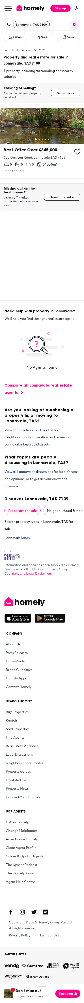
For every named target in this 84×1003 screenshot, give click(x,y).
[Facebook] (10, 912)
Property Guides (18, 771)
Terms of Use (49, 935)
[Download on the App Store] (19, 618)
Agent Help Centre (20, 881)
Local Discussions (19, 754)
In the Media (15, 661)
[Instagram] (22, 912)
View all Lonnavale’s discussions (28, 471)
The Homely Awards (21, 873)
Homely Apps (16, 678)
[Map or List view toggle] (74, 24)
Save (71, 37)
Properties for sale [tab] (22, 510)
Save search (68, 993)
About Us (13, 644)
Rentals (11, 720)
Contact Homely (19, 686)
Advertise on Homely (22, 839)
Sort (44, 37)
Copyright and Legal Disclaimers (28, 573)
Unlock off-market (62, 197)
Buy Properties (17, 711)
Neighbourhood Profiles (24, 763)
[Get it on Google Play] (50, 618)
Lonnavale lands (17, 537)
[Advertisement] (42, 258)
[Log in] (77, 8)
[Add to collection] (77, 152)
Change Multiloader (21, 830)
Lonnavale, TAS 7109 (31, 50)
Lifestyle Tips (16, 780)
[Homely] (42, 602)
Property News (17, 788)
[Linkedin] (45, 912)
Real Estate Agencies (22, 746)
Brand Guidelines (19, 669)
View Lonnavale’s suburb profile (28, 430)
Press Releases (17, 652)
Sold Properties (17, 728)
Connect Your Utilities (23, 797)
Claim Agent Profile (21, 847)
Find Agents (15, 737)
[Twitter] (34, 912)
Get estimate (66, 93)
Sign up (60, 8)
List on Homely (17, 822)
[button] (42, 24)
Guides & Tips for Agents (24, 856)
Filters (18, 37)
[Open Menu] (8, 8)
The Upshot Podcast (21, 864)
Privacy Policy (19, 935)
